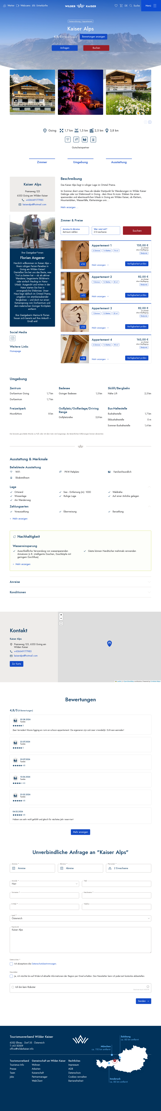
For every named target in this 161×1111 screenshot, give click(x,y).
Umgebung (80, 162)
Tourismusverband (19, 1060)
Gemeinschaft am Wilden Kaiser (49, 1060)
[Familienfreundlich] (85, 139)
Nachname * (88, 892)
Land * (14, 915)
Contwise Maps (155, 681)
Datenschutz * (15, 960)
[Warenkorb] (121, 6)
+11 (83, 295)
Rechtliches (74, 1060)
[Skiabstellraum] (93, 139)
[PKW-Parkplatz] (76, 139)
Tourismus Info (17, 1064)
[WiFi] (68, 139)
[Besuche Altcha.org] (148, 987)
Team (12, 1072)
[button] (32, 92)
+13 (83, 326)
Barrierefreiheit (75, 1080)
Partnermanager (39, 1076)
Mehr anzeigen (99, 265)
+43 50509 (17, 1045)
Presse (13, 1068)
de (126, 5)
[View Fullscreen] (61, 623)
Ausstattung (119, 162)
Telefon (86, 904)
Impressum (73, 1064)
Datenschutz (74, 1072)
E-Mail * (15, 904)
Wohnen (36, 1064)
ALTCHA (146, 990)
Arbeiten (36, 1068)
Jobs (12, 1076)
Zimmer (42, 162)
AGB (70, 1068)
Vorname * (16, 892)
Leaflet (119, 681)
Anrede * (15, 881)
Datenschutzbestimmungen (44, 963)
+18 (83, 358)
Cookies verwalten (77, 1076)
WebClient (37, 1080)
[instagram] (12, 338)
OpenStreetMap (129, 681)
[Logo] (80, 6)
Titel (85, 881)
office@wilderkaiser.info (21, 1049)
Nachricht (15, 927)
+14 (83, 264)
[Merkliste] (116, 6)
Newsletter (14, 972)
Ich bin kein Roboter (25, 987)
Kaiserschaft (38, 1072)
